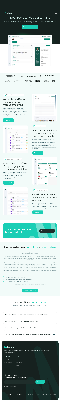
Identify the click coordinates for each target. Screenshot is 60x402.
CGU (29, 394)
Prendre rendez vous (47, 231)
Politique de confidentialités (49, 394)
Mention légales (36, 394)
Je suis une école (20, 359)
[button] (55, 13)
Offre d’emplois (8, 362)
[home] (8, 13)
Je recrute (6, 359)
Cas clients (19, 362)
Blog (17, 365)
